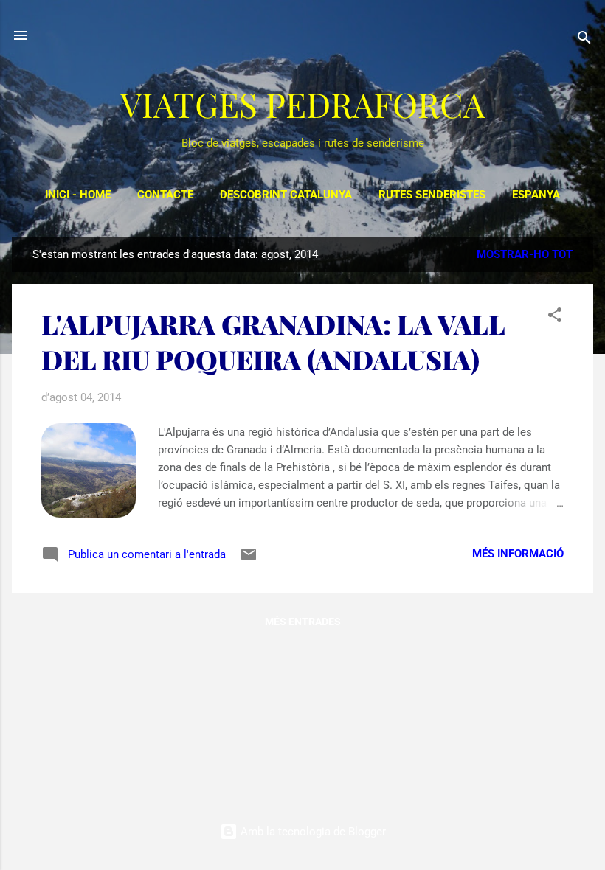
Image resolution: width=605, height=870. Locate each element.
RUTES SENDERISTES (431, 194)
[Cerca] (584, 40)
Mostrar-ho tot (525, 254)
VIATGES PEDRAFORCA (302, 104)
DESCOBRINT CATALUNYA (286, 194)
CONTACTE (165, 194)
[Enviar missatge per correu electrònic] (248, 559)
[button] (555, 317)
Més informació (518, 553)
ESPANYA (536, 194)
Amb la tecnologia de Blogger (312, 831)
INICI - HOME (78, 194)
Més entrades (303, 621)
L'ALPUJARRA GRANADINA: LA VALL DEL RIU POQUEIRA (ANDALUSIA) (273, 341)
